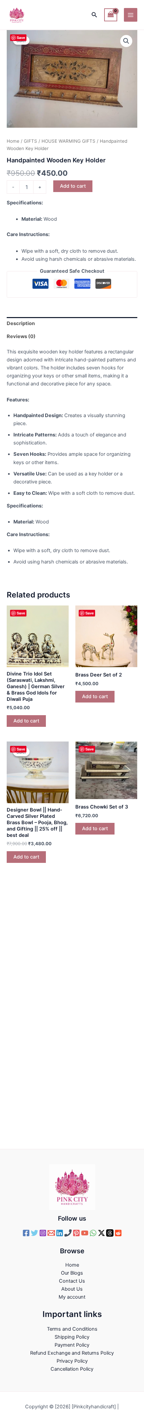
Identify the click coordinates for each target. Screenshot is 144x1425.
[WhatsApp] (93, 1233)
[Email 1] (51, 1233)
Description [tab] (21, 323)
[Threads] (110, 1233)
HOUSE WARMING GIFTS (68, 141)
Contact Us (72, 1281)
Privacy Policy (72, 1361)
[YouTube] (84, 1233)
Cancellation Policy (72, 1369)
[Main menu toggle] (130, 14)
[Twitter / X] (101, 1233)
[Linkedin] (59, 1233)
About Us (72, 1289)
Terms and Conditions (72, 1329)
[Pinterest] (76, 1233)
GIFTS (30, 141)
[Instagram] (43, 1233)
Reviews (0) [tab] (21, 336)
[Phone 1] (68, 1233)
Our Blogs (72, 1273)
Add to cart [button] (26, 721)
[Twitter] (34, 1233)
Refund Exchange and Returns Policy (72, 1353)
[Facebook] (26, 1233)
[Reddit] (118, 1233)
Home (13, 141)
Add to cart (73, 186)
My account (72, 1297)
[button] (94, 15)
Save (21, 37)
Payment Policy (72, 1345)
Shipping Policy (72, 1337)
